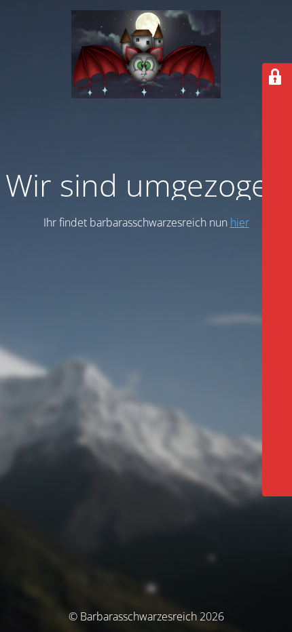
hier (239, 222)
